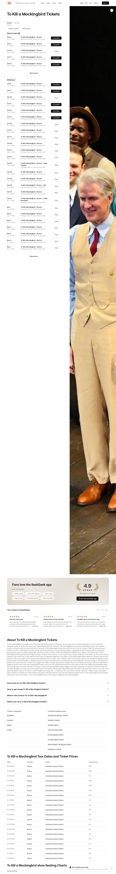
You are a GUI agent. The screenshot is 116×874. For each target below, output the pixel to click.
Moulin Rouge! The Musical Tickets (59, 744)
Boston (29, 766)
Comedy (10, 720)
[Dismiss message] (112, 868)
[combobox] (26, 3)
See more (35, 626)
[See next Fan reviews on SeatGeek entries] (106, 610)
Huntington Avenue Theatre (54, 766)
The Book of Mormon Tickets (58, 715)
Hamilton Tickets (54, 720)
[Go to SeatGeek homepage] (9, 3)
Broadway (10, 715)
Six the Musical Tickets (55, 735)
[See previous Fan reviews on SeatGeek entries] (98, 610)
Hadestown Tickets (54, 749)
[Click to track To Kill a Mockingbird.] (111, 10)
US (19, 33)
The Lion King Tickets (55, 730)
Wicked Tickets (53, 725)
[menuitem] (43, 3)
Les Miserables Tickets (55, 739)
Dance (9, 725)
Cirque (9, 730)
